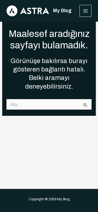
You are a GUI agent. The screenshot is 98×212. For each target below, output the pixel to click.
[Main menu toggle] (85, 11)
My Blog (62, 10)
